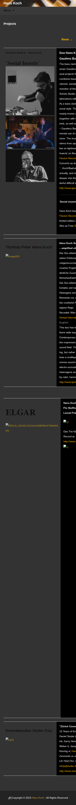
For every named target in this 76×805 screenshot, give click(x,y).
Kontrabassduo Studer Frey (29, 731)
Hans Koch (35, 52)
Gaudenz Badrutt (16, 52)
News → (67, 39)
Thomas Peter (18, 247)
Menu (7, 10)
